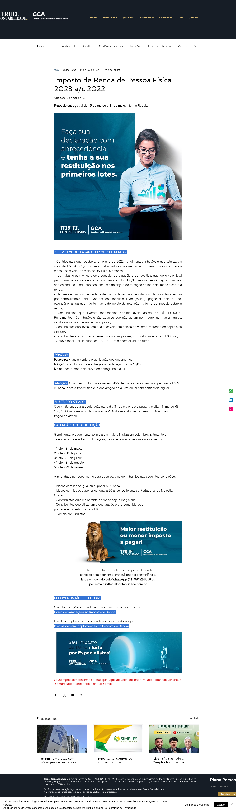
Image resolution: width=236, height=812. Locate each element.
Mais (180, 46)
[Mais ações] (180, 70)
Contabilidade (67, 46)
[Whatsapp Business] (231, 391)
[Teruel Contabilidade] (231, 409)
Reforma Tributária (159, 46)
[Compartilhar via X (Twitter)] (64, 695)
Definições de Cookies (197, 804)
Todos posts (44, 46)
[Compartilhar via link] (81, 695)
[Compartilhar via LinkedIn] (72, 695)
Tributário (135, 46)
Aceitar (221, 804)
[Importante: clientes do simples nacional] (118, 739)
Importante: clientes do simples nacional (114, 760)
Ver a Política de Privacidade (120, 807)
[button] (194, 46)
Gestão (87, 46)
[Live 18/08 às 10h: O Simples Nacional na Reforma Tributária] (174, 739)
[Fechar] (232, 804)
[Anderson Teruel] (231, 400)
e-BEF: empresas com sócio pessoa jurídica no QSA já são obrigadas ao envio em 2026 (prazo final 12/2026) (61, 760)
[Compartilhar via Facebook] (55, 695)
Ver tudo (194, 718)
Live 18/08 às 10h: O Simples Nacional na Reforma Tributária (168, 760)
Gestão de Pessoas (111, 46)
